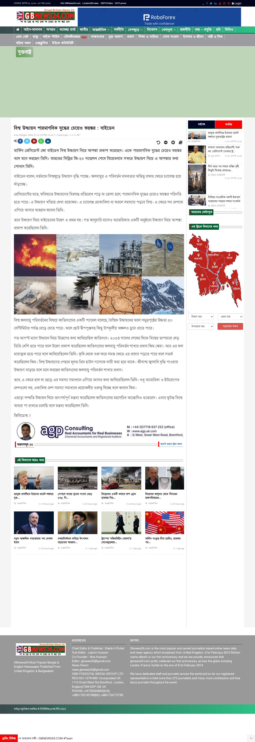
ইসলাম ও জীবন (193, 36)
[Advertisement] (127, 87)
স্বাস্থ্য (35, 36)
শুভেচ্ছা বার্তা (68, 29)
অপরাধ (50, 29)
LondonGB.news (90, 3)
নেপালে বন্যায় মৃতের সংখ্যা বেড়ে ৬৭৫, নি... (75, 496)
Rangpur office (26, 135)
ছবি (218, 29)
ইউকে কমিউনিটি (63, 43)
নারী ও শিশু (215, 36)
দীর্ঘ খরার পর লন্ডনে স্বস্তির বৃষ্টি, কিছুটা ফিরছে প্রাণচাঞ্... (223, 168)
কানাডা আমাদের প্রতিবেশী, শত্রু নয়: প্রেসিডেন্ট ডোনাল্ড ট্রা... (224, 149)
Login (237, 3)
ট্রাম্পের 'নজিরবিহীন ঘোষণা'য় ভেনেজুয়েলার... (116, 540)
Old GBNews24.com (70, 3)
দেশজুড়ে (134, 29)
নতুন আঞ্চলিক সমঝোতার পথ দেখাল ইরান (33, 540)
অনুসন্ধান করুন (230, 326)
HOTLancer (120, 3)
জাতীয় (84, 29)
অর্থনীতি (119, 29)
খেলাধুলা (168, 29)
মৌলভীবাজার (75, 36)
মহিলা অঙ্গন (23, 43)
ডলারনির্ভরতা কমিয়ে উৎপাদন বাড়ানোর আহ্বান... (73, 540)
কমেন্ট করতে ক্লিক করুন (171, 444)
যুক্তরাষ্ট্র (24, 52)
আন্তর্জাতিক (99, 29)
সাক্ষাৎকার (97, 36)
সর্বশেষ (201, 124)
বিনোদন (152, 29)
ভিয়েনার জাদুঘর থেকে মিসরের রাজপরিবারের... (161, 496)
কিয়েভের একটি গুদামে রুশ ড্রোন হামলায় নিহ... (118, 496)
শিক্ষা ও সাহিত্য (148, 36)
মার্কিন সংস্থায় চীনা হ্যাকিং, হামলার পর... (162, 540)
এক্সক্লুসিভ (41, 43)
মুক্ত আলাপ (115, 36)
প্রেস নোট (22, 36)
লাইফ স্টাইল (51, 36)
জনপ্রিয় (228, 124)
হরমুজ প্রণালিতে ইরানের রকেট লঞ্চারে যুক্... (33, 496)
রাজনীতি (185, 29)
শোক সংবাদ (171, 36)
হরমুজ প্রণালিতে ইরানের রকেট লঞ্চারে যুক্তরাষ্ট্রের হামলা (223, 135)
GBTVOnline (107, 3)
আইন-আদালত (33, 29)
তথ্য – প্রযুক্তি (203, 29)
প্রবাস (130, 36)
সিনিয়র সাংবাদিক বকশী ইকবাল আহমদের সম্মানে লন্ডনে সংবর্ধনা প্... (224, 201)
